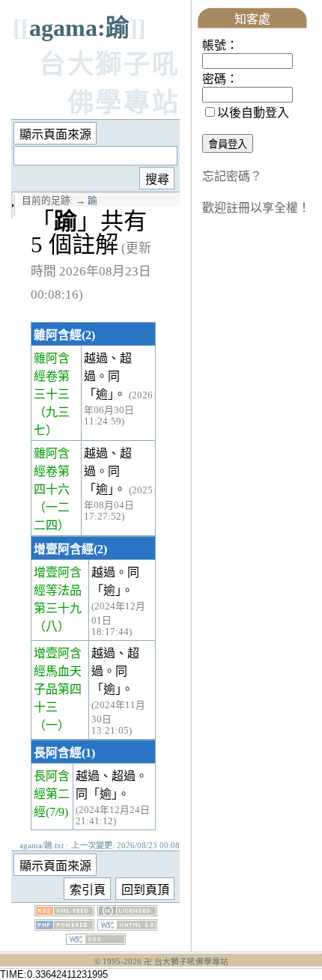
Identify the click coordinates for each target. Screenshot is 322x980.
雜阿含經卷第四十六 (52, 471)
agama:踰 (79, 27)
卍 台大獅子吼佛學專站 (186, 962)
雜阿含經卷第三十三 (52, 376)
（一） (52, 725)
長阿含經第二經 (52, 794)
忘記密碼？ (232, 176)
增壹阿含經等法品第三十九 (58, 590)
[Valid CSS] (96, 940)
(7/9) (57, 812)
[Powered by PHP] (64, 926)
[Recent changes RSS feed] (64, 912)
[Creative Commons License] (127, 912)
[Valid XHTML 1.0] (127, 926)
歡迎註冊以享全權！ (256, 207)
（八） (52, 626)
